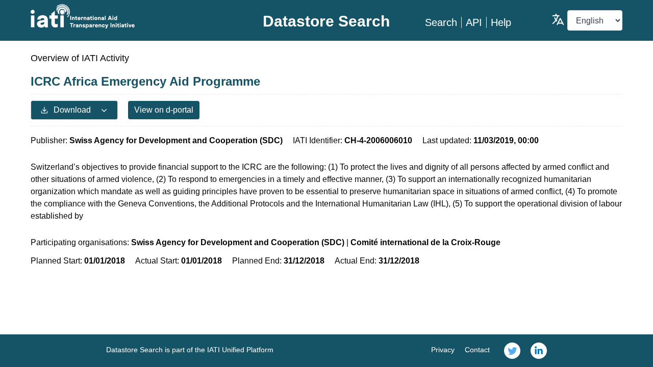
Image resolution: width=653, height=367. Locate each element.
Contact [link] (477, 350)
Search (441, 22)
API (474, 22)
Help (501, 22)
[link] (512, 351)
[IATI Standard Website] (129, 16)
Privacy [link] (443, 350)
